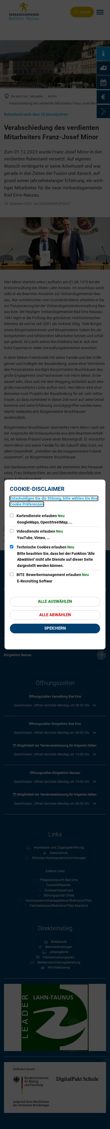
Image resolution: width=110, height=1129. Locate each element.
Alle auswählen (55, 601)
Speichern (55, 628)
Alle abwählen (55, 614)
